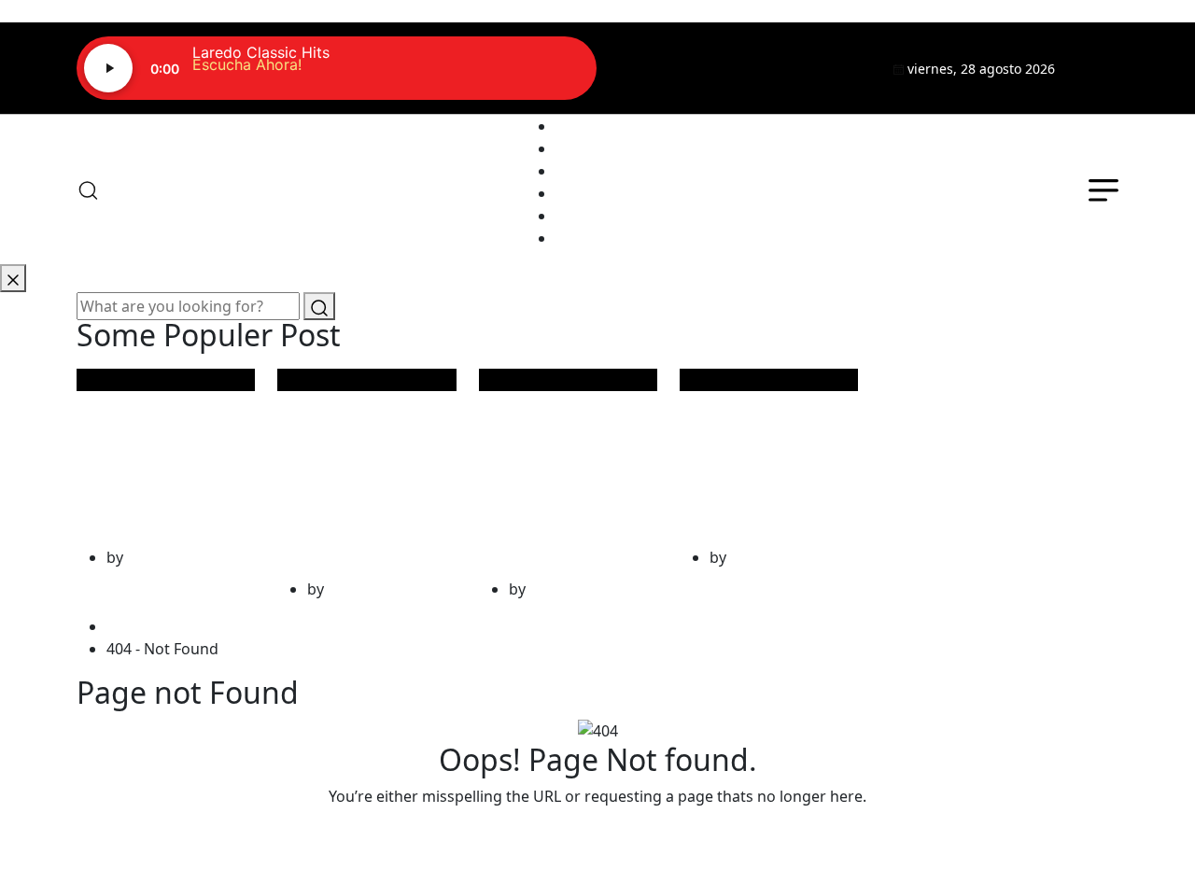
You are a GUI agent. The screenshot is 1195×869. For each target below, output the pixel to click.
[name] (1098, 68)
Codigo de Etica (610, 238)
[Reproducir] (108, 68)
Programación (606, 171)
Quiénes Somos (611, 148)
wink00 (152, 557)
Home (131, 626)
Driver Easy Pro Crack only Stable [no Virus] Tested (767, 453)
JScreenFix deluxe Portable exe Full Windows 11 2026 (357, 469)
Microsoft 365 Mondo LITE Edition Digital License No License (564, 469)
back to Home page (597, 833)
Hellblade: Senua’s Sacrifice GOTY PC (165, 453)
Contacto (587, 215)
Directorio (591, 193)
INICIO (578, 126)
